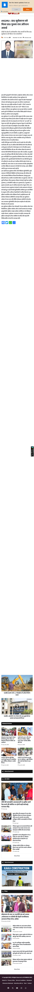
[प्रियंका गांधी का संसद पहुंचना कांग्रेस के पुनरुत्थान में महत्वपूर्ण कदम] (6, 965)
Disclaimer (29, 984)
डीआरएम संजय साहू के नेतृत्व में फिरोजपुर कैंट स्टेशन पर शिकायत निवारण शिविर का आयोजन (8, 743)
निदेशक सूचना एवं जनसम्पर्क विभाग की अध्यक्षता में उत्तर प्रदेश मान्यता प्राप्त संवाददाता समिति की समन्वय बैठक (22, 832)
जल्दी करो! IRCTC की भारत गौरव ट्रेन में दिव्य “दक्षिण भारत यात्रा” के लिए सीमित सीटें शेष (24, 743)
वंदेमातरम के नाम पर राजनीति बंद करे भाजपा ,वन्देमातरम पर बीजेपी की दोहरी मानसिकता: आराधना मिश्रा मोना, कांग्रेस (15, 920)
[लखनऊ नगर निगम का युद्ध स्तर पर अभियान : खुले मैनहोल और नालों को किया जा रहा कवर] (25, 755)
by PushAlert (5, 11)
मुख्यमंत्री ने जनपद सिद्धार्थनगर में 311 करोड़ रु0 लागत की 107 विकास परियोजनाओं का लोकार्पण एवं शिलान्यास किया (22, 842)
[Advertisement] (17, 81)
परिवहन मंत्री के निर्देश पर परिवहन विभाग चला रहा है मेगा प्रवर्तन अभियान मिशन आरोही (22, 851)
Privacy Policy (11, 984)
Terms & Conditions (21, 984)
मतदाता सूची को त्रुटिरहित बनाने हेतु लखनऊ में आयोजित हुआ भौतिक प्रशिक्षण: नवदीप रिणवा (8, 764)
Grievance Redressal (8, 987)
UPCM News (6, 41)
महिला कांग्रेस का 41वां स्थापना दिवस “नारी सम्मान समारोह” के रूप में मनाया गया (22, 932)
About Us (4, 984)
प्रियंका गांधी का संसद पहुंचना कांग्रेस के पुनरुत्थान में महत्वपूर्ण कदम (22, 964)
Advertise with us (18, 987)
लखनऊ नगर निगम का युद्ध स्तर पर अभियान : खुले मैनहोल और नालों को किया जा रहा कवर (25, 764)
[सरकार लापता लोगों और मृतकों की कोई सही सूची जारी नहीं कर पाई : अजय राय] (6, 957)
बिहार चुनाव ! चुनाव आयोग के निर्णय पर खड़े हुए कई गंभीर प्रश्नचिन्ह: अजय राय (22, 939)
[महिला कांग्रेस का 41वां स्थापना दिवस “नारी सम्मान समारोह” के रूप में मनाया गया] (6, 932)
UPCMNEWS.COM (27, 981)
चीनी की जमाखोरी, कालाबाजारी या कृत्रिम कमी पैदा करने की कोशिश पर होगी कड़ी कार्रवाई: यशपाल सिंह (16, 808)
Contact (30, 987)
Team (25, 987)
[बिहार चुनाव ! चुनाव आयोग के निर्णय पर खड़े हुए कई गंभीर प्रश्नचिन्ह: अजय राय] (6, 940)
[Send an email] (9, 41)
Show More (17, 860)
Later (18, 9)
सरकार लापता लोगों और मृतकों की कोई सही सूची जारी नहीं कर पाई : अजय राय (22, 956)
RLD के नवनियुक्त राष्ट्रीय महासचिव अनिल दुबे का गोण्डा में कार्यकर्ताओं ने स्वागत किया (22, 948)
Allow (28, 9)
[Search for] (32, 16)
